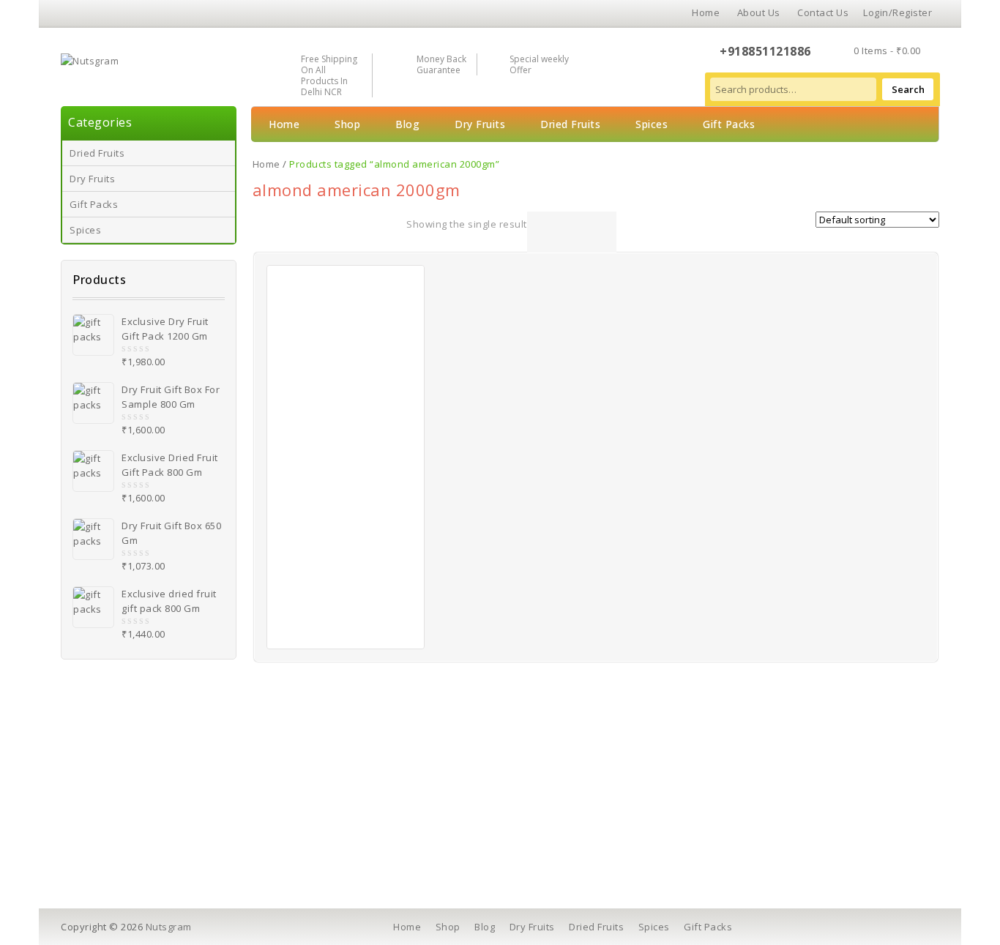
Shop (347, 124)
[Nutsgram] (90, 59)
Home (706, 12)
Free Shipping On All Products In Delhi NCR (329, 75)
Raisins (109, 857)
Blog (407, 124)
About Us (758, 12)
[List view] (558, 232)
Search (908, 89)
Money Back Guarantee (441, 64)
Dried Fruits (97, 153)
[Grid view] (537, 232)
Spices (85, 229)
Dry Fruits (92, 178)
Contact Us (822, 12)
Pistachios (116, 837)
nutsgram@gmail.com (792, 841)
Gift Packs (94, 204)
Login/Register (897, 12)
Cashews (113, 775)
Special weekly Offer (539, 64)
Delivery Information (355, 796)
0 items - (887, 50)
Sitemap (540, 857)
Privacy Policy (338, 816)
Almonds (112, 796)
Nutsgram (169, 926)
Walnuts (111, 816)
